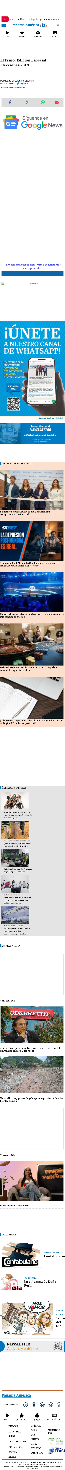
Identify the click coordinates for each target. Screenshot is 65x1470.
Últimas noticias (14, 788)
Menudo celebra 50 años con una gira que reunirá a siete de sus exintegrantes (18, 815)
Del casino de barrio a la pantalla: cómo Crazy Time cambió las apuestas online (29, 669)
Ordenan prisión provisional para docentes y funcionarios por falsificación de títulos (17, 843)
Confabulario (7, 1000)
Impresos (36, 1452)
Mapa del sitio (14, 1434)
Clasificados (16, 1441)
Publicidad (15, 1446)
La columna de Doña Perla (14, 1205)
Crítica (36, 1425)
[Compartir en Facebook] (10, 102)
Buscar (13, 1426)
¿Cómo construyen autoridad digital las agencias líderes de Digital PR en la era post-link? (31, 722)
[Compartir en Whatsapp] (43, 102)
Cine (34, 1443)
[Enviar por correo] (57, 102)
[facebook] (34, 1404)
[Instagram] (59, 1404)
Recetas (36, 1448)
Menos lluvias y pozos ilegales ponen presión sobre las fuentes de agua (31, 1099)
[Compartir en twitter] (27, 102)
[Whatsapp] (25, 1404)
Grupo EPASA (12, 1454)
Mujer (35, 1439)
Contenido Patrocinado (17, 463)
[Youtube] (51, 1404)
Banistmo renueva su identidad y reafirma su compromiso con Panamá (25, 513)
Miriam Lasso (7, 83)
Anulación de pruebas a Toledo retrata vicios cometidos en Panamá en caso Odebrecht (31, 1049)
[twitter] (42, 1404)
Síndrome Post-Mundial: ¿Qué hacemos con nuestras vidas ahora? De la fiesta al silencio (29, 564)
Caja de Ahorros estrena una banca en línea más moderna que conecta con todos (32, 615)
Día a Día (34, 1432)
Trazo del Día (7, 1155)
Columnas (9, 1234)
